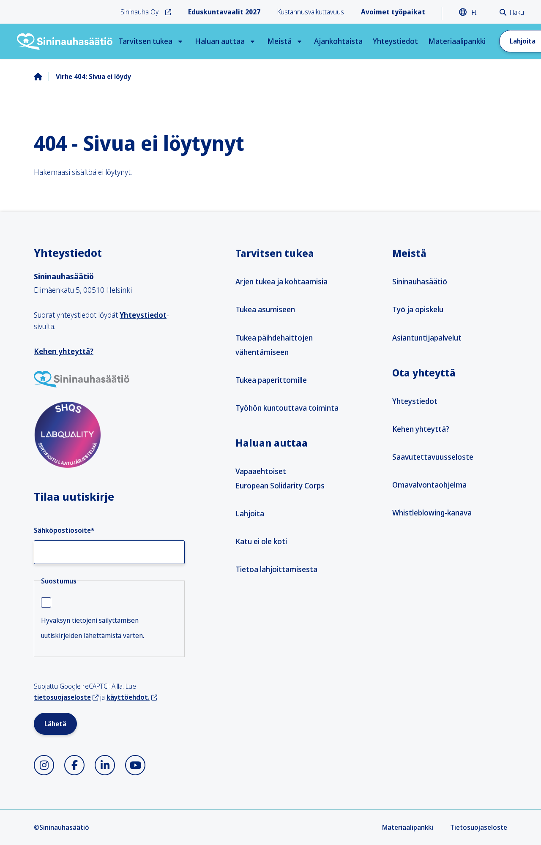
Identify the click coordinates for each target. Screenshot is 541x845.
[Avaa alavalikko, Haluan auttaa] (252, 41)
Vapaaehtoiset (260, 471)
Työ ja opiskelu (417, 309)
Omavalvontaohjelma (429, 485)
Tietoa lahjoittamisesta (276, 569)
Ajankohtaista (338, 41)
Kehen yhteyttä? (63, 351)
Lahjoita (249, 513)
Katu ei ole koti (261, 541)
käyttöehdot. (128, 697)
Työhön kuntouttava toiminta (287, 408)
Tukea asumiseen (265, 309)
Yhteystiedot (395, 41)
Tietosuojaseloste (478, 827)
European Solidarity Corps (280, 485)
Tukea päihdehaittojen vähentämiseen (274, 345)
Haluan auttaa (220, 41)
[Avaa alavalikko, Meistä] (299, 41)
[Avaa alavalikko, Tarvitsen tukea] (180, 41)
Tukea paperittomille (271, 380)
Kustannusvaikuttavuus (310, 11)
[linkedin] (105, 765)
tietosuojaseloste (62, 697)
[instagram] (44, 765)
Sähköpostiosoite (64, 530)
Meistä (279, 41)
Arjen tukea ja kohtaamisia (281, 281)
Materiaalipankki (457, 41)
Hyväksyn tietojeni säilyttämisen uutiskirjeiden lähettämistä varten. (92, 628)
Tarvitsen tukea (145, 41)
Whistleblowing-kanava (432, 512)
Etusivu (45, 76)
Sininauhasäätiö (419, 281)
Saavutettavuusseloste (432, 457)
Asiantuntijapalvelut (427, 338)
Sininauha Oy (139, 11)
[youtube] (135, 765)
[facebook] (74, 765)
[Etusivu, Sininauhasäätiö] (65, 41)
